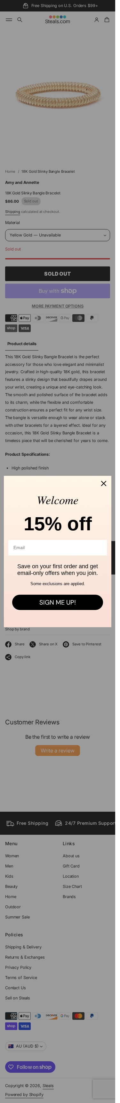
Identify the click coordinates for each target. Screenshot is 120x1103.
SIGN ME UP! (57, 602)
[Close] (103, 483)
